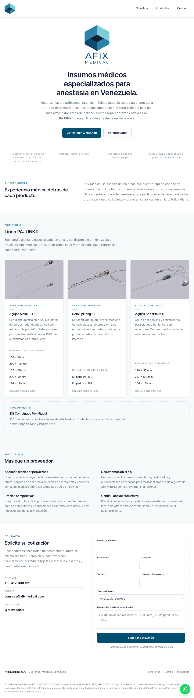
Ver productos (117, 133)
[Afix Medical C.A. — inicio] (10, 8)
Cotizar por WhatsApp (82, 133)
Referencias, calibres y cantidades (115, 607)
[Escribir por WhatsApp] (185, 689)
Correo (169, 671)
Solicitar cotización (141, 637)
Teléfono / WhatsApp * (154, 574)
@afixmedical (14, 610)
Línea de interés (105, 591)
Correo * (101, 574)
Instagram (183, 671)
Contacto (183, 8)
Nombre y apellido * (107, 540)
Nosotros (142, 8)
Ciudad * (146, 557)
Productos (162, 8)
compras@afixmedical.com (24, 596)
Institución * (103, 557)
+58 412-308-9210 (19, 583)
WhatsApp (154, 671)
